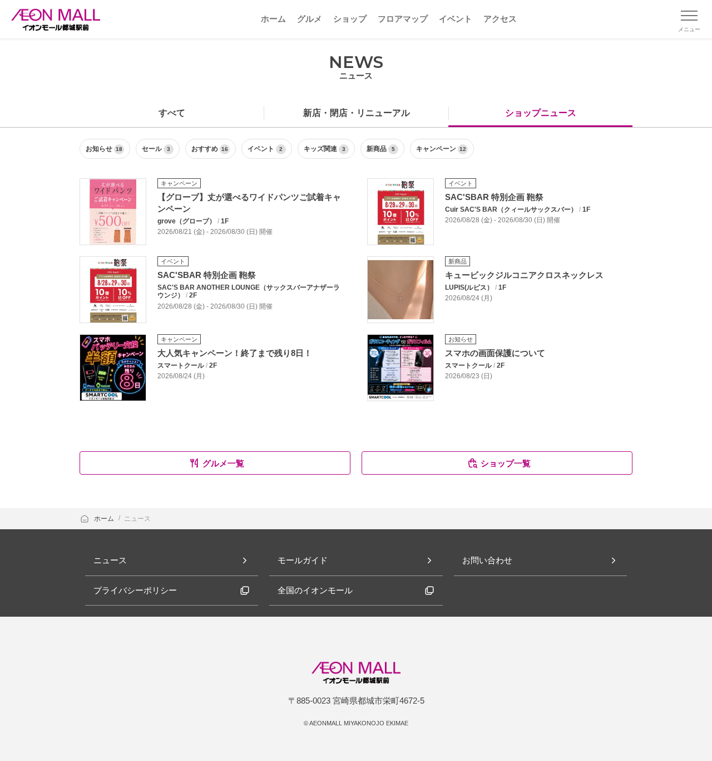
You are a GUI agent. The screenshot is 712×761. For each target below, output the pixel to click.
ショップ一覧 (506, 463)
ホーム (105, 519)
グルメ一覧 (223, 463)
